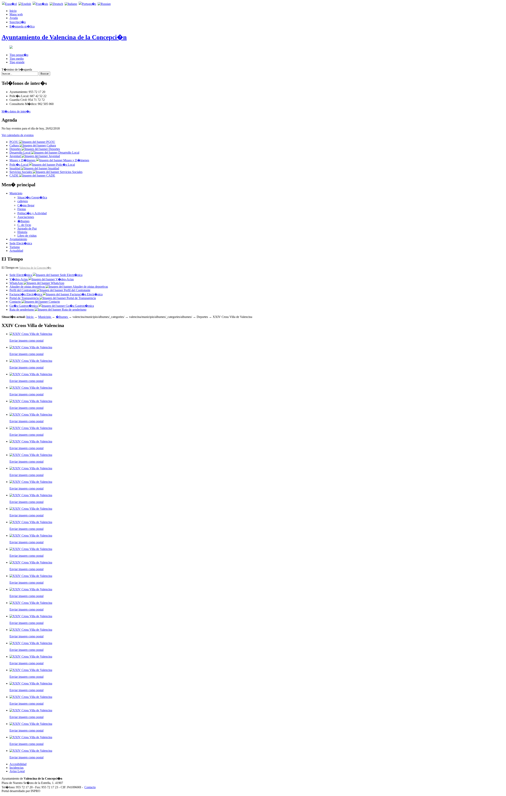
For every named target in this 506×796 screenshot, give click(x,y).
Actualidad (16, 250)
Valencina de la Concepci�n (35, 267)
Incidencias (16, 767)
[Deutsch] (56, 4)
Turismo (14, 247)
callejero (22, 201)
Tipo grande (17, 62)
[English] (24, 4)
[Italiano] (70, 4)
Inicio (30, 317)
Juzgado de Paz (27, 228)
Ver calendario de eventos (18, 135)
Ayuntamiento (18, 239)
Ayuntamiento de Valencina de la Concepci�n (64, 37)
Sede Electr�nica (20, 243)
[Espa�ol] (9, 4)
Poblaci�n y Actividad (32, 213)
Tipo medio (16, 58)
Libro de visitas (27, 235)
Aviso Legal (17, 771)
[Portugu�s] (87, 4)
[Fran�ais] (40, 4)
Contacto (90, 787)
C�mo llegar (25, 205)
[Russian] (104, 4)
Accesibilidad (17, 764)
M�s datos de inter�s (16, 111)
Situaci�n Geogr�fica (32, 197)
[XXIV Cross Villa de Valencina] (30, 334)
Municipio (15, 193)
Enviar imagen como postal (26, 340)
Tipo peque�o (18, 55)
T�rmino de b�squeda (17, 69)
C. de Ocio (24, 225)
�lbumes (23, 221)
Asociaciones (25, 217)
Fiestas (21, 209)
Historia (22, 232)
